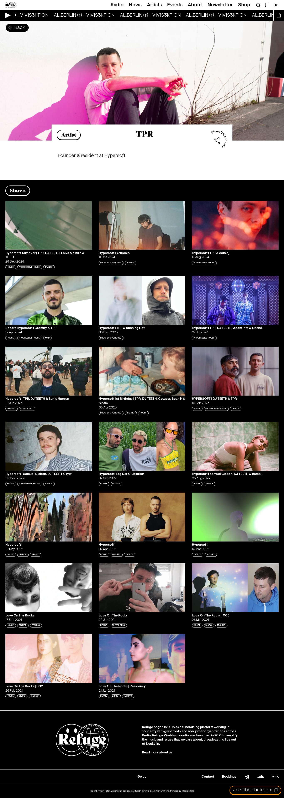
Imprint (93, 791)
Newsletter (220, 4)
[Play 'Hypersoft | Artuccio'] (142, 225)
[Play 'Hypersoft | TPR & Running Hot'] (142, 300)
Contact (207, 776)
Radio (117, 4)
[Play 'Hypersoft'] (48, 517)
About (195, 4)
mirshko (145, 791)
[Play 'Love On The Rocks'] (48, 587)
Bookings (229, 776)
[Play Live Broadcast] (7, 15)
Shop (244, 4)
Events (175, 4)
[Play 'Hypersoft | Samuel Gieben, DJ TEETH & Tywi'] (48, 446)
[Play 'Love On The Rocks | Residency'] (142, 658)
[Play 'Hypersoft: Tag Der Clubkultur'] (142, 446)
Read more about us (157, 752)
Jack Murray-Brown (160, 791)
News (135, 4)
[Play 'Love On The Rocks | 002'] (48, 658)
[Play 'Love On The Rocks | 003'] (235, 587)
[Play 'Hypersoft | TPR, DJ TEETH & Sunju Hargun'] (48, 371)
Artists (154, 4)
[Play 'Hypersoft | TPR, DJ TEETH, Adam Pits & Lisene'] (235, 300)
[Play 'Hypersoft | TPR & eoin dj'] (235, 225)
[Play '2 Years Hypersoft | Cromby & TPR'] (48, 300)
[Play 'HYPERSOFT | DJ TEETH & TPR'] (235, 371)
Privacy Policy (104, 791)
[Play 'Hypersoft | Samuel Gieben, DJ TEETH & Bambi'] (235, 446)
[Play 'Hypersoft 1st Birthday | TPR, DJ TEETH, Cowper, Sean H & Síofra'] (142, 371)
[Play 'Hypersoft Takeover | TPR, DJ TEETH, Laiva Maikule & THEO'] (48, 225)
